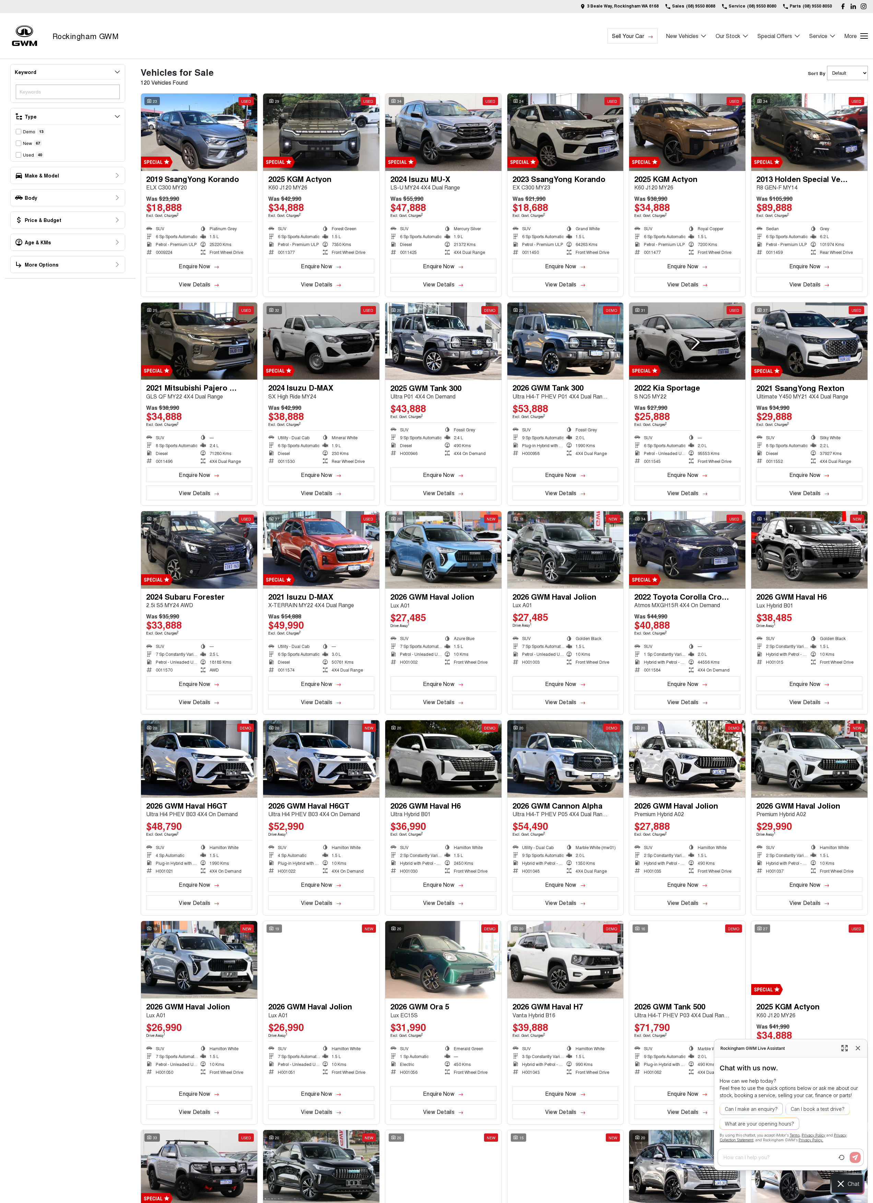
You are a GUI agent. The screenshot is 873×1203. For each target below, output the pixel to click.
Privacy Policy (813, 1135)
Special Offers (774, 36)
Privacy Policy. (811, 1140)
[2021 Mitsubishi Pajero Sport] (199, 341)
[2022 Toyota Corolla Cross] (687, 550)
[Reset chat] (841, 1157)
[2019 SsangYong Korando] (199, 132)
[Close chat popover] (858, 1048)
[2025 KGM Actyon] (321, 132)
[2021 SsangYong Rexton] (809, 341)
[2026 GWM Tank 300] (565, 341)
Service (818, 36)
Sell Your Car (628, 36)
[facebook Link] (843, 6)
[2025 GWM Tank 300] (443, 341)
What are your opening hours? (759, 1124)
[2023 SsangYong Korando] (565, 132)
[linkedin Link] (853, 6)
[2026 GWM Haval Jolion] (443, 550)
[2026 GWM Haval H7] (565, 959)
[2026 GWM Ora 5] (443, 959)
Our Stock (728, 36)
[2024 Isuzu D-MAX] (321, 341)
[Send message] (855, 1157)
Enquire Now (194, 266)
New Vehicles (682, 36)
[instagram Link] (863, 6)
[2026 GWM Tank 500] (687, 959)
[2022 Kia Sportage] (687, 341)
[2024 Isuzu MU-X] (443, 132)
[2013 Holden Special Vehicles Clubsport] (809, 132)
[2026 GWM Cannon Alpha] (565, 759)
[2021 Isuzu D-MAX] (321, 550)
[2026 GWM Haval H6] (809, 550)
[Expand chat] (844, 1048)
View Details (194, 284)
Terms (795, 1135)
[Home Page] (24, 36)
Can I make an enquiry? (751, 1109)
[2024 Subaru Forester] (199, 550)
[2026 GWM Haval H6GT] (199, 759)
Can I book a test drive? (818, 1109)
